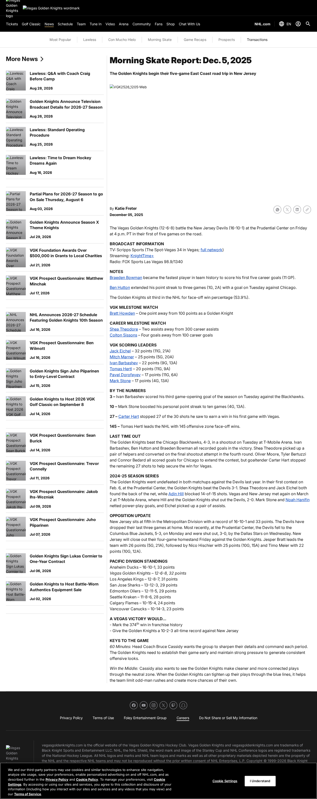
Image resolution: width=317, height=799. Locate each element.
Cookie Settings (225, 781)
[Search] (308, 24)
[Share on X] (287, 210)
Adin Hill (176, 493)
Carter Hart (128, 416)
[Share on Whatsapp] (277, 210)
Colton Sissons (123, 335)
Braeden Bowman (126, 277)
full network (211, 249)
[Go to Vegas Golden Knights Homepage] (51, 8)
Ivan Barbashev (124, 362)
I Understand (260, 781)
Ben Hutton (120, 287)
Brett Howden (122, 313)
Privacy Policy (57, 779)
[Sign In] (298, 24)
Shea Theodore (124, 329)
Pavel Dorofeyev (125, 374)
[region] (158, 781)
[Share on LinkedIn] (297, 210)
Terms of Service (27, 794)
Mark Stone (120, 380)
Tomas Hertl (121, 368)
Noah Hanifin (298, 499)
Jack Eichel (120, 350)
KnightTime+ (142, 255)
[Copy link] (307, 210)
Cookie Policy (87, 779)
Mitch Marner (122, 356)
